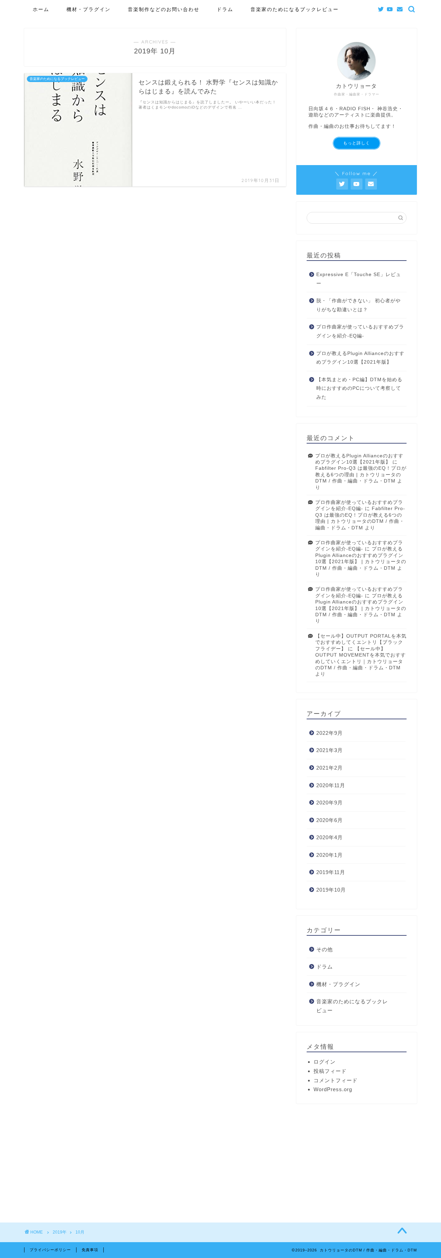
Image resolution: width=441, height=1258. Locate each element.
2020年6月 (329, 820)
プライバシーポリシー (50, 1250)
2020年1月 (329, 855)
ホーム (41, 9)
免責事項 (90, 1250)
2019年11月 (330, 872)
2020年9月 (329, 802)
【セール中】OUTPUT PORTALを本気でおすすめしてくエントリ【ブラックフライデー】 (361, 642)
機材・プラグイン (88, 9)
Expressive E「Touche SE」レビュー (358, 279)
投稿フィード (330, 1071)
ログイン (325, 1062)
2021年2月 (329, 768)
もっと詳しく (356, 143)
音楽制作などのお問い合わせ (163, 9)
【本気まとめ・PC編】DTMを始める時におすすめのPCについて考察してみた (359, 388)
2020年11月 (330, 785)
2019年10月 (331, 890)
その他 (324, 949)
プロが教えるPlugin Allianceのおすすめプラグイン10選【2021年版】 (360, 358)
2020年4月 (329, 837)
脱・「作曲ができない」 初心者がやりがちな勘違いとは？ (358, 305)
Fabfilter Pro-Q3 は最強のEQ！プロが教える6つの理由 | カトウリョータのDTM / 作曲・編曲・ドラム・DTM (361, 475)
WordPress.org (333, 1089)
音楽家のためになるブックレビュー (294, 9)
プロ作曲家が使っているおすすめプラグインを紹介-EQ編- (360, 331)
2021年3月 (329, 750)
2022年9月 (329, 733)
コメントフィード (336, 1080)
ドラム (225, 9)
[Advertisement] (356, 1158)
